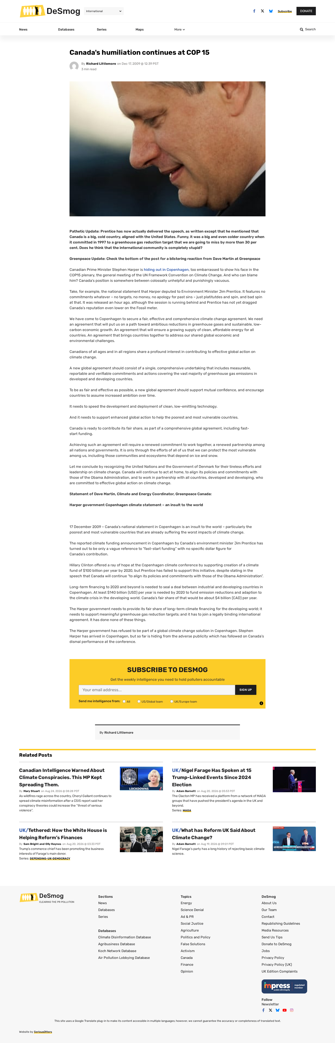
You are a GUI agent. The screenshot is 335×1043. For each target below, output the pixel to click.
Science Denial (192, 910)
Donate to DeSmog (276, 944)
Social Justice (192, 923)
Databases (106, 910)
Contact (268, 917)
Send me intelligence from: (99, 701)
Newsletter (270, 1004)
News (102, 903)
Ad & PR (187, 917)
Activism (188, 951)
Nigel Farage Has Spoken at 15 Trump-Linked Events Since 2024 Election (212, 777)
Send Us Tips (272, 937)
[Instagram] (292, 1010)
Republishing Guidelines (281, 923)
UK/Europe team (185, 701)
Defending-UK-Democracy (50, 858)
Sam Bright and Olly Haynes (42, 844)
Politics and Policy (195, 937)
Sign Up (246, 689)
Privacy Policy (273, 958)
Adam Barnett (186, 791)
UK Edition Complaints (280, 971)
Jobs (266, 951)
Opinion (187, 971)
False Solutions (193, 944)
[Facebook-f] (254, 11)
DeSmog (63, 11)
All (128, 701)
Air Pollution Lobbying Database (124, 958)
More (178, 29)
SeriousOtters (43, 1031)
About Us (269, 903)
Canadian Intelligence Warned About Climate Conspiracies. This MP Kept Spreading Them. (62, 777)
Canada (187, 958)
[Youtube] (284, 1010)
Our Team (269, 910)
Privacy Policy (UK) (277, 965)
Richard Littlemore (101, 64)
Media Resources (275, 930)
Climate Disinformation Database (124, 937)
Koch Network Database (117, 951)
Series (103, 917)
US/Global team (152, 701)
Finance (187, 965)
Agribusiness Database (116, 944)
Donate (306, 11)
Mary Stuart (31, 791)
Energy (186, 903)
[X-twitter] (262, 11)
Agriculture (190, 930)
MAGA (187, 810)
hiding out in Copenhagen (166, 269)
